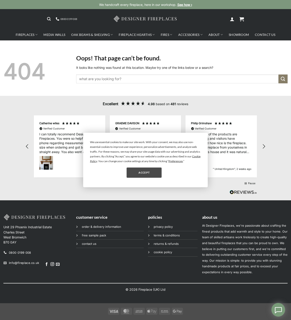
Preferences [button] (175, 161)
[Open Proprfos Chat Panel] (278, 310)
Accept (144, 172)
